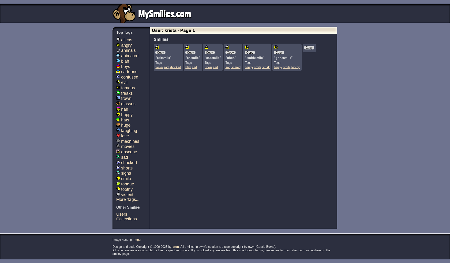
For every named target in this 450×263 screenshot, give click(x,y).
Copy (160, 52)
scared (235, 67)
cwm (175, 246)
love (124, 136)
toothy (295, 67)
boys (125, 66)
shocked (175, 67)
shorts (126, 168)
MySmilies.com (164, 13)
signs (125, 173)
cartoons (128, 71)
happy (249, 67)
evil (124, 82)
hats (124, 120)
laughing (128, 130)
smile (257, 67)
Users (121, 214)
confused (129, 77)
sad (166, 67)
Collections (126, 219)
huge (125, 125)
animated (129, 55)
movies (127, 146)
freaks (126, 93)
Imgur (137, 239)
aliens (126, 40)
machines (129, 141)
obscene (128, 152)
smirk (266, 67)
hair (124, 109)
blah (188, 67)
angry (126, 45)
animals (128, 50)
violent (126, 194)
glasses (127, 103)
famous (127, 88)
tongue (127, 184)
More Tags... (127, 199)
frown (159, 67)
